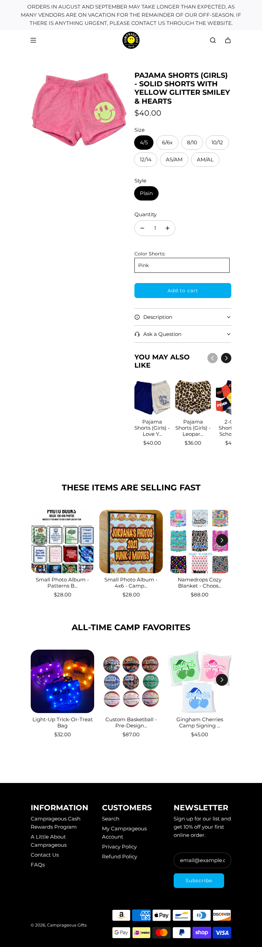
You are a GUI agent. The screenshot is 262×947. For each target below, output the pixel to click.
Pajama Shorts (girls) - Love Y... (152, 427)
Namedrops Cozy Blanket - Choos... (199, 582)
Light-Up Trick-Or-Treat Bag (62, 722)
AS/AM (174, 159)
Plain (146, 193)
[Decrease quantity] (142, 228)
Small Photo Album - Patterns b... (62, 582)
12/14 (145, 159)
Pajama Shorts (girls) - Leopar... (193, 427)
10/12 (217, 142)
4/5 (144, 142)
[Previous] (212, 358)
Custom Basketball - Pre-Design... (131, 722)
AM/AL (205, 159)
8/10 (192, 142)
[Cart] (227, 40)
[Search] (212, 40)
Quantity (145, 214)
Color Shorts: (149, 254)
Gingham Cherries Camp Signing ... (199, 722)
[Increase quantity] (167, 228)
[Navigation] (33, 40)
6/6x (167, 142)
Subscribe (199, 880)
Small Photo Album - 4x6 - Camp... (131, 582)
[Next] (226, 358)
